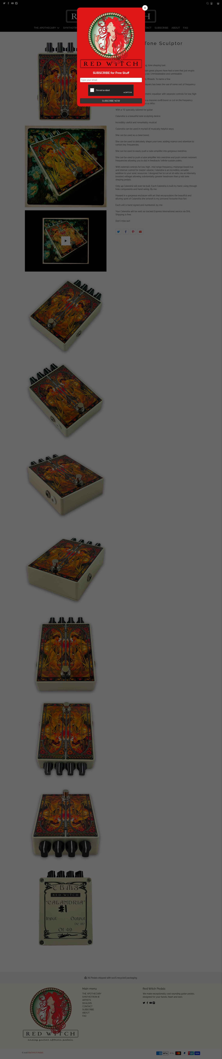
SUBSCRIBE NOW (111, 101)
